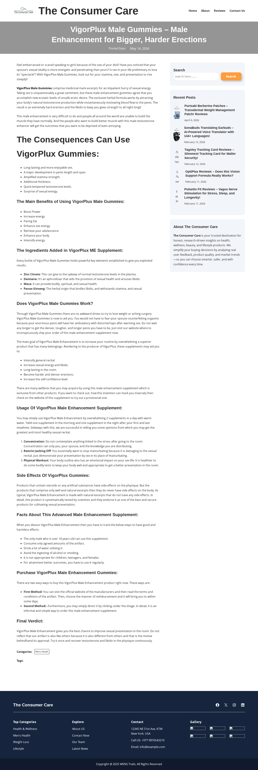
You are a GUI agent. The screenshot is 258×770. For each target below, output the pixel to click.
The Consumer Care (88, 11)
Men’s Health (41, 651)
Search (231, 76)
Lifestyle (18, 749)
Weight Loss (21, 742)
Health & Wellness (25, 729)
